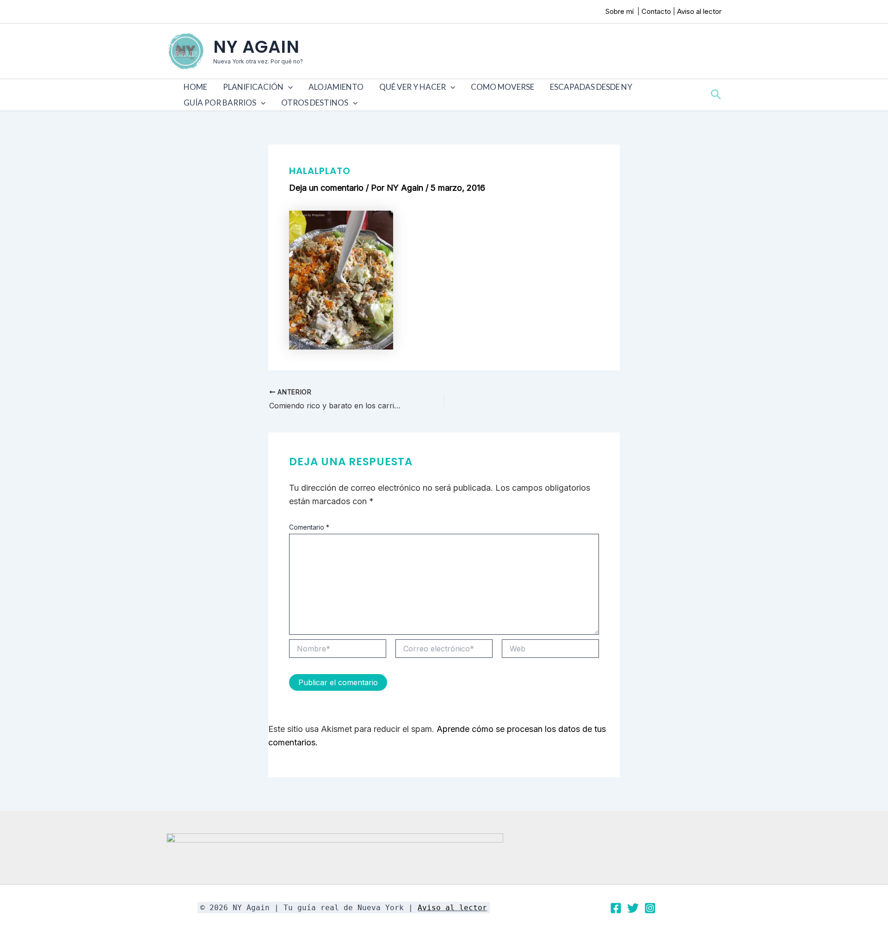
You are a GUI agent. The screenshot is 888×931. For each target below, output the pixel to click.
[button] (288, 87)
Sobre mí (620, 11)
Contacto (656, 11)
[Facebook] (616, 908)
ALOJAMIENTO (336, 87)
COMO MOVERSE (502, 87)
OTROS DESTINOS (314, 102)
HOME (195, 87)
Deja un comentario (326, 188)
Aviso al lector (699, 11)
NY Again (256, 47)
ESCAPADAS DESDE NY (591, 87)
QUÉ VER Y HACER (412, 87)
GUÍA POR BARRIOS (220, 102)
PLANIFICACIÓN (253, 87)
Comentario (309, 527)
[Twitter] (633, 908)
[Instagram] (650, 908)
